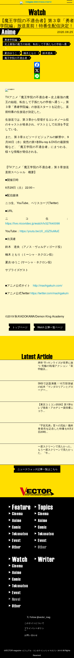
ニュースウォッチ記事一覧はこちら (37, 469)
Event (16, 540)
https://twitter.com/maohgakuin (49, 293)
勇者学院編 (10, 39)
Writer (46, 559)
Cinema (17, 513)
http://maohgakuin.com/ (47, 285)
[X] (37, 70)
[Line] (37, 76)
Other (16, 546)
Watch (19, 559)
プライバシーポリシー (34, 629)
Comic (16, 526)
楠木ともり (30, 53)
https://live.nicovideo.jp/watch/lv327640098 (32, 223)
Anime (16, 520)
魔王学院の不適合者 (15, 58)
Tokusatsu (20, 533)
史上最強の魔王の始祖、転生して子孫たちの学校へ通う (35, 44)
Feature (21, 507)
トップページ (19, 327)
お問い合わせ (31, 635)
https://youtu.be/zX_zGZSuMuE (39, 231)
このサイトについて (34, 623)
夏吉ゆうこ (10, 53)
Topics (45, 507)
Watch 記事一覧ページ (50, 327)
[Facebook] (37, 65)
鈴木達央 (48, 53)
